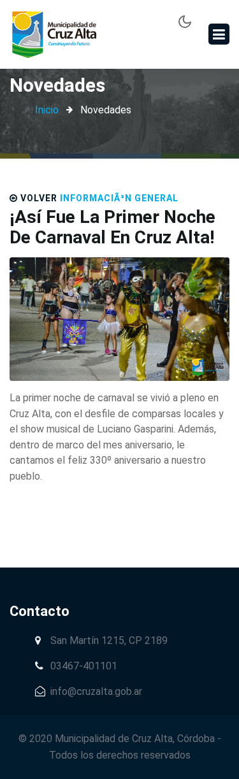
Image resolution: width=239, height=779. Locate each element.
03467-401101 (82, 666)
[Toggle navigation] (218, 34)
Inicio (47, 110)
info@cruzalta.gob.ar (96, 691)
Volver (39, 198)
